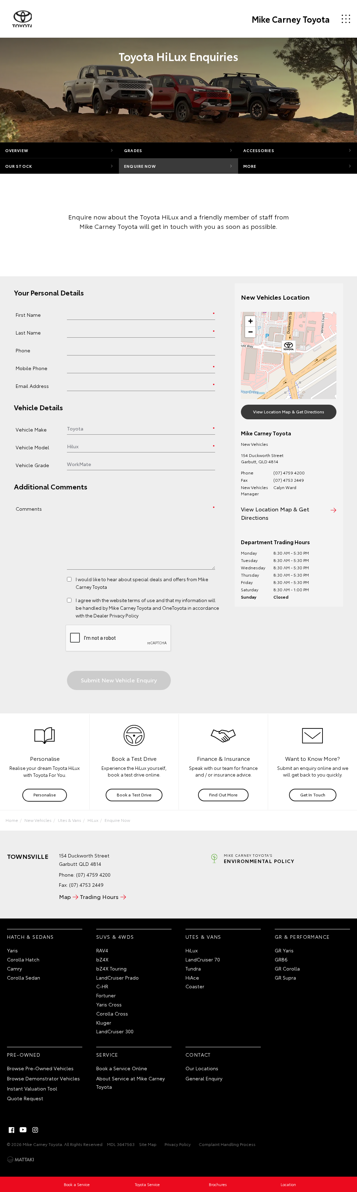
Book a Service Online (121, 1068)
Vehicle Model (32, 447)
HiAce (192, 977)
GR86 (281, 959)
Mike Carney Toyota (291, 19)
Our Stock (18, 166)
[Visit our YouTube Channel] (23, 1130)
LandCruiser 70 (202, 959)
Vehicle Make (31, 429)
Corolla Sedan (23, 977)
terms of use (141, 600)
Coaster (194, 986)
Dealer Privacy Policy (115, 615)
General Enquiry (203, 1078)
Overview (16, 150)
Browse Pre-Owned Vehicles (40, 1068)
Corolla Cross (112, 1013)
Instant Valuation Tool (32, 1088)
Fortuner (106, 995)
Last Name (28, 332)
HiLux (93, 820)
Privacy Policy (178, 1144)
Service (107, 1054)
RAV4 (102, 950)
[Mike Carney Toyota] (22, 18)
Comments (29, 508)
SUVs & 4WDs (115, 936)
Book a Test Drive (134, 794)
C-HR (102, 986)
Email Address (32, 385)
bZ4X (102, 959)
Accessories (258, 150)
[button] (288, 347)
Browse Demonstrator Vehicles (43, 1078)
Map (65, 896)
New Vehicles (38, 820)
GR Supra (285, 977)
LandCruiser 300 (115, 1031)
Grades (133, 150)
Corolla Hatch (23, 959)
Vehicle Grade (32, 465)
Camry (14, 968)
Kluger (103, 1022)
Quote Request (25, 1098)
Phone (23, 350)
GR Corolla (287, 968)
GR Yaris (284, 950)
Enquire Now (140, 166)
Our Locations (201, 1068)
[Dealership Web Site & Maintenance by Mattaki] (20, 1159)
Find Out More (223, 794)
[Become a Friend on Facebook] (11, 1130)
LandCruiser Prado (117, 977)
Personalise (44, 794)
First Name (28, 314)
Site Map (148, 1144)
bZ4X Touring (111, 968)
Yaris (12, 950)
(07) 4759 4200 (289, 472)
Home (12, 820)
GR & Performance (302, 936)
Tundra (193, 968)
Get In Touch (312, 794)
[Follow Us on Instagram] (35, 1130)
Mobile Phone (31, 368)
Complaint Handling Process (227, 1144)
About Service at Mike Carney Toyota (130, 1082)
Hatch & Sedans (30, 936)
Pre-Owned (24, 1054)
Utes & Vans (69, 820)
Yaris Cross (109, 1004)
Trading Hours (99, 896)
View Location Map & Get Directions (288, 411)
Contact (198, 1054)
